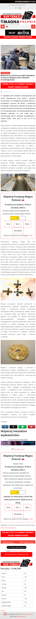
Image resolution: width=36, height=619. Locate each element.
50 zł (17, 224)
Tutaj (30, 235)
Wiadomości (5, 73)
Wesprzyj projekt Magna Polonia (18, 37)
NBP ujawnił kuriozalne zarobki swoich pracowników (27, 542)
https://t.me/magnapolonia (19, 551)
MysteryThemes (21, 616)
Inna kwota (18, 230)
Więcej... (3, 610)
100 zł (27, 224)
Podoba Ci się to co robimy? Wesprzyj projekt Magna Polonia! (18, 85)
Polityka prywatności (26, 614)
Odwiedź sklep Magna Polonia (18, 33)
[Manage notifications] (5, 613)
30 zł (8, 224)
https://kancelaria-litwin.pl (8, 528)
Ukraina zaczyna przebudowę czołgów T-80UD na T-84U (8, 542)
